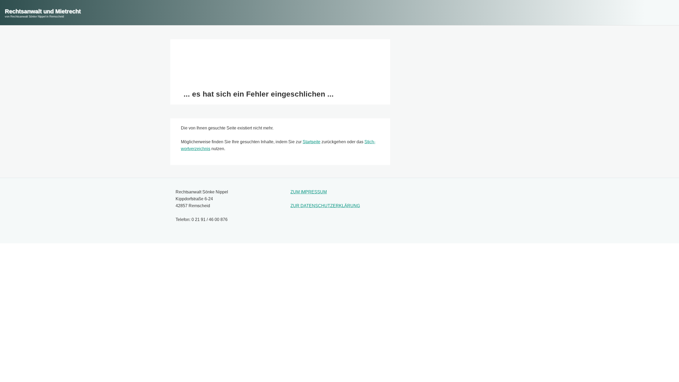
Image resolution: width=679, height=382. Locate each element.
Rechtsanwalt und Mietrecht (43, 11)
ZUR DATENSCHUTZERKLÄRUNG (325, 205)
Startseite (311, 142)
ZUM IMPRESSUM (308, 192)
